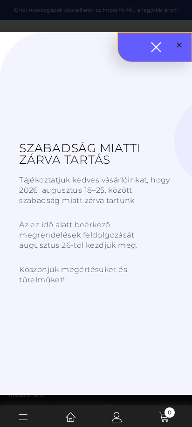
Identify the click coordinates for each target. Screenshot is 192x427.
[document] (96, 213)
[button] (179, 45)
